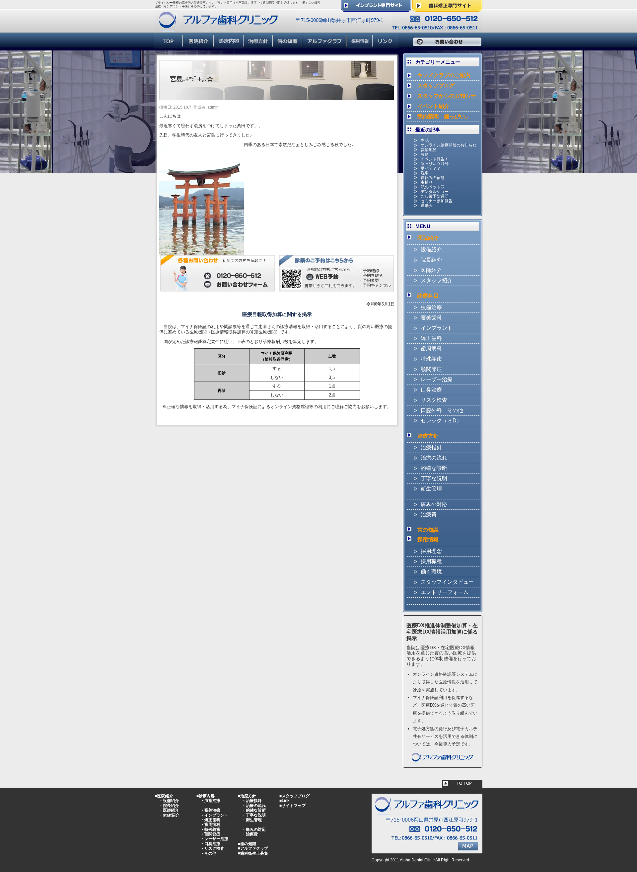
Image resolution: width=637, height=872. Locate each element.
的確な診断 (434, 468)
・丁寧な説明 (254, 815)
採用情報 (428, 539)
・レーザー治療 (214, 838)
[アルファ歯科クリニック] (225, 29)
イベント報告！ (435, 159)
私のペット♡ (433, 187)
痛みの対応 (434, 504)
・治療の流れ (254, 805)
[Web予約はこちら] (336, 288)
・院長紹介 (169, 805)
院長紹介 (431, 260)
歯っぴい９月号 (435, 163)
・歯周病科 (210, 824)
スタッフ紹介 (437, 280)
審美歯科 (431, 317)
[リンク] (385, 45)
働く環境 (431, 571)
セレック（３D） (441, 420)
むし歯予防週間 (435, 196)
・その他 (208, 853)
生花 (425, 140)
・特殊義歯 (210, 829)
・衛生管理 (252, 820)
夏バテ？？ (431, 168)
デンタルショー (435, 191)
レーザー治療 (437, 379)
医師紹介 (431, 270)
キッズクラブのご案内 (443, 75)
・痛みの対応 (254, 829)
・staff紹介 (169, 815)
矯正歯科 (431, 338)
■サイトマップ (292, 805)
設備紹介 (431, 249)
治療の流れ (434, 458)
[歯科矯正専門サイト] (447, 8)
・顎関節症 (210, 834)
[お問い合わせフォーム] (217, 288)
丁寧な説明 (434, 478)
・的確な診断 (254, 810)
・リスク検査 (212, 848)
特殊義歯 (431, 359)
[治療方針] (258, 45)
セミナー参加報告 (437, 201)
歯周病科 (431, 348)
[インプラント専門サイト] (376, 8)
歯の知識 (428, 530)
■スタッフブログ (294, 796)
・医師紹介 (169, 810)
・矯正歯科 (210, 820)
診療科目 (428, 296)
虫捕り (427, 182)
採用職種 (431, 561)
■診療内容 (205, 796)
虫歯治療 (431, 307)
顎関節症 (431, 369)
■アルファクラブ (253, 848)
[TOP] (168, 45)
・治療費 (250, 834)
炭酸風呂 (429, 149)
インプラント (437, 328)
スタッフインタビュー (447, 582)
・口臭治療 (210, 843)
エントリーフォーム (444, 592)
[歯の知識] (288, 45)
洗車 (425, 173)
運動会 (427, 205)
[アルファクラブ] (325, 45)
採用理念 (431, 551)
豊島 (425, 154)
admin (213, 107)
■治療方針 (247, 796)
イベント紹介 (433, 106)
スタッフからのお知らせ (446, 96)
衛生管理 (431, 488)
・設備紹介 (169, 800)
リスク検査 (434, 400)
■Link (284, 800)
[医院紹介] (198, 45)
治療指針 (431, 447)
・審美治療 (210, 810)
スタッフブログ (436, 85)
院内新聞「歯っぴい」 (443, 116)
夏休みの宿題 (433, 177)
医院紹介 (428, 238)
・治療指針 (252, 800)
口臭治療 (431, 389)
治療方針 (428, 436)
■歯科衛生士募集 (253, 853)
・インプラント (214, 815)
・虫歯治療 (210, 800)
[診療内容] (229, 45)
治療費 (429, 514)
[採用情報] (360, 45)
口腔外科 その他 (442, 410)
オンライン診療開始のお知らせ (448, 145)
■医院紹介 (164, 796)
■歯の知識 (247, 843)
